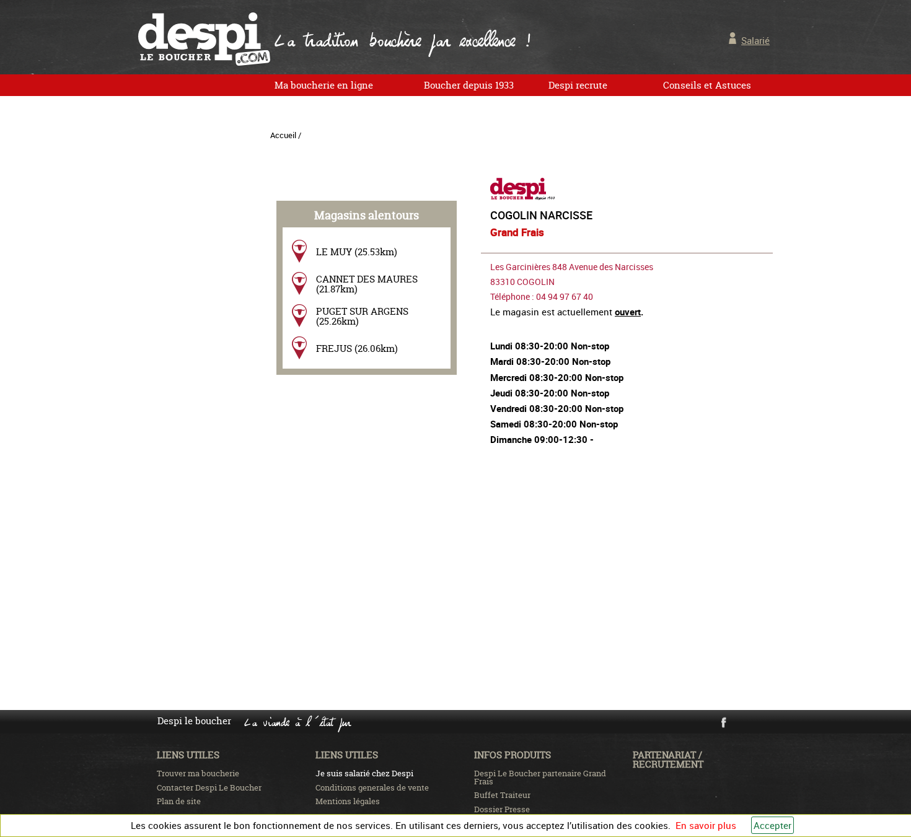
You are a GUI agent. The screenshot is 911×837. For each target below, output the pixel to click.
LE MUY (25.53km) (356, 251)
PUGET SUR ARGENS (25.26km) (362, 316)
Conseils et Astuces (707, 85)
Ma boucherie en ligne (324, 85)
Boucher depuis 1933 (469, 85)
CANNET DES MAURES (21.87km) (367, 284)
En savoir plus (706, 825)
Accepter (772, 825)
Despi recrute (577, 85)
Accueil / (285, 135)
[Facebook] (723, 725)
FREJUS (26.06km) (357, 348)
